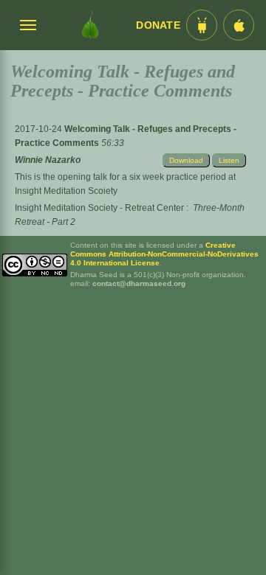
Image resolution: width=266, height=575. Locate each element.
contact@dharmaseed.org (138, 283)
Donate (158, 25)
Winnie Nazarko (48, 160)
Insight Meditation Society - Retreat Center (99, 208)
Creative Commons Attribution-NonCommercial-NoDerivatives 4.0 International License (164, 254)
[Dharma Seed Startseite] (90, 25)
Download (186, 160)
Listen (229, 160)
